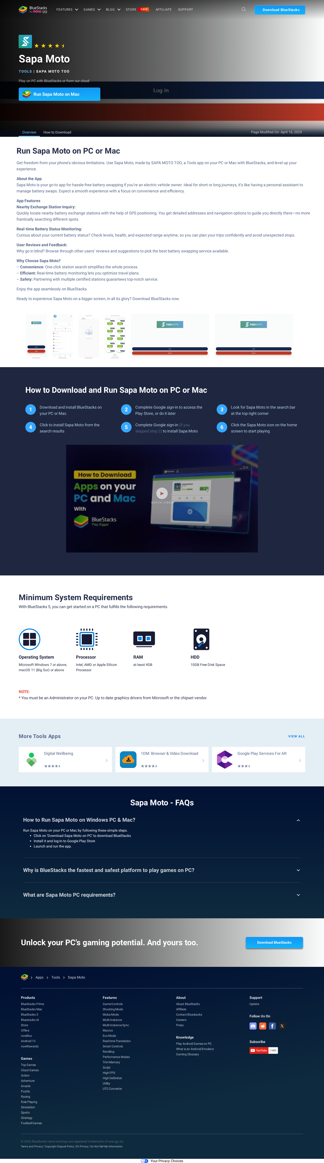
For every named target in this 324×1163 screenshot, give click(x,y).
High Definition (112, 1078)
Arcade (25, 1086)
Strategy (26, 1118)
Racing (25, 1096)
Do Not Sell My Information (106, 1146)
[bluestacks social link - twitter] (282, 1026)
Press (180, 1025)
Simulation (28, 1107)
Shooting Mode (113, 1009)
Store (136, 9)
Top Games (28, 1065)
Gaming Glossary (187, 1054)
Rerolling (108, 1051)
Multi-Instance (112, 1020)
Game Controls (113, 1004)
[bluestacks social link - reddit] (262, 1026)
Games (89, 9)
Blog (110, 9)
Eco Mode (109, 1035)
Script (106, 1067)
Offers (25, 1030)
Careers (181, 1020)
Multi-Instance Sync (116, 1025)
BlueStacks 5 (29, 1014)
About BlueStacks (188, 1004)
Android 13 (28, 1041)
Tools (25, 71)
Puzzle (25, 1091)
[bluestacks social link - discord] (253, 1026)
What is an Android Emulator (195, 1049)
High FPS (109, 1073)
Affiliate (164, 9)
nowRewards (30, 1046)
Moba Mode (111, 1014)
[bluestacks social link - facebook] (272, 1026)
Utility (106, 1083)
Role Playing (29, 1102)
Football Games (31, 1123)
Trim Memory (111, 1062)
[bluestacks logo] (33, 10)
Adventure (28, 1080)
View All (296, 736)
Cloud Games (30, 1070)
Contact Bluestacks (189, 1014)
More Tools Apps (40, 736)
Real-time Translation (117, 1041)
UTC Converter (112, 1088)
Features (64, 9)
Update (254, 1004)
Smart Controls (113, 1046)
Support (185, 9)
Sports (25, 1112)
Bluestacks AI (30, 1020)
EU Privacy (82, 1146)
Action (25, 1075)
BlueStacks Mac (31, 1009)
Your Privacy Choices (167, 1161)
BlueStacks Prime (32, 1004)
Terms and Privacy (32, 1146)
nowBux (26, 1035)
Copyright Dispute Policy (59, 1146)
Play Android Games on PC (194, 1043)
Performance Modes (116, 1057)
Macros (108, 1030)
